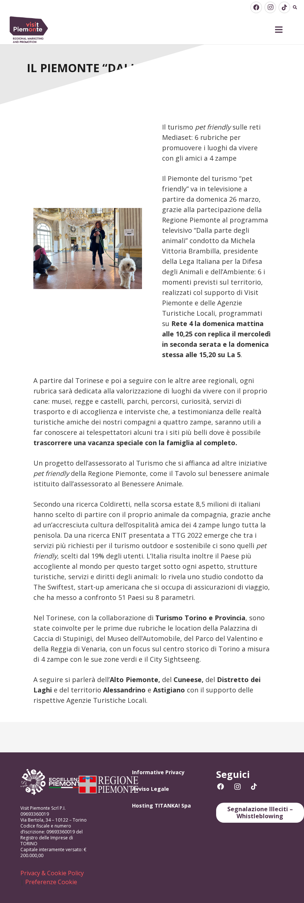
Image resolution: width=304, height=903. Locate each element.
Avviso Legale (150, 788)
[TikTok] (284, 7)
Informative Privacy (158, 772)
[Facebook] (256, 7)
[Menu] (279, 29)
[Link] (29, 30)
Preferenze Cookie (51, 882)
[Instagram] (270, 7)
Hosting (142, 805)
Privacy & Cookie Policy (52, 873)
